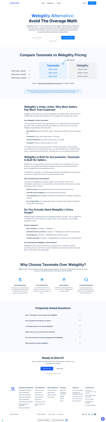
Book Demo (60, 368)
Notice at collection (44, 420)
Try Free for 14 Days (68, 37)
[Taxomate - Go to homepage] (14, 3)
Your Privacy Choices (58, 420)
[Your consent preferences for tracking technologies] (2, 420)
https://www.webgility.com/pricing (50, 83)
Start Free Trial (47, 368)
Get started (92, 3)
